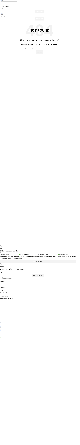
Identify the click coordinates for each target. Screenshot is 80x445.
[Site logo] (9, 1)
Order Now (39, 11)
